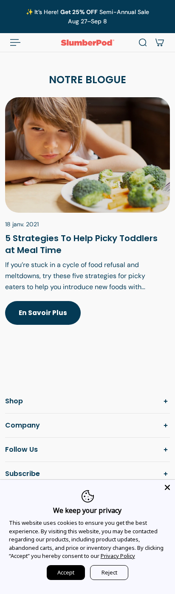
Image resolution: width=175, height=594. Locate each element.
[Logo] (87, 42)
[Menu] (15, 42)
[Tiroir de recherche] (142, 42)
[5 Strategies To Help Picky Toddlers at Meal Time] (87, 219)
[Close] (167, 487)
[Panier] (159, 42)
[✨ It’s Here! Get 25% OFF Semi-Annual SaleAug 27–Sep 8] (87, 16)
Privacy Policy (118, 556)
